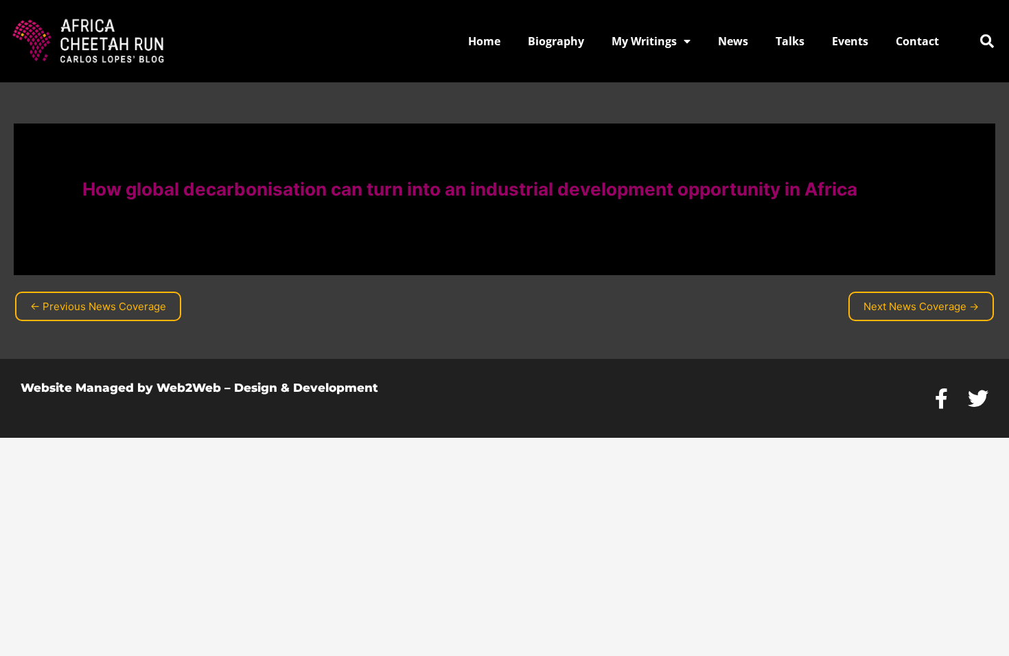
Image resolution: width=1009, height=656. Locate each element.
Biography (556, 41)
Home (484, 41)
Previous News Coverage (98, 306)
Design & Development (306, 388)
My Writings (644, 41)
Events (850, 41)
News (733, 41)
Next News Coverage (921, 306)
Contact (917, 41)
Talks (790, 41)
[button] (987, 41)
